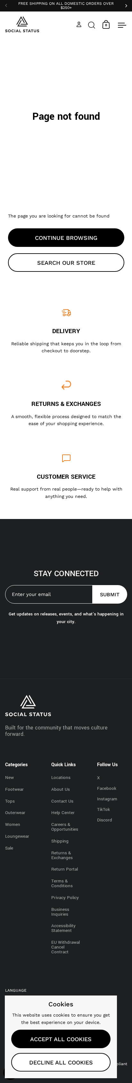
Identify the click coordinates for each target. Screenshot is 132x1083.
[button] (91, 24)
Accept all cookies (61, 1039)
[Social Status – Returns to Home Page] (22, 24)
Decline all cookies (61, 1062)
